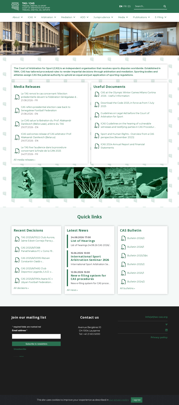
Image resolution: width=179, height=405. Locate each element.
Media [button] (121, 17)
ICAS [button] (30, 17)
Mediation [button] (66, 17)
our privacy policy (119, 400)
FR (125, 6)
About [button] (16, 17)
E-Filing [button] (159, 17)
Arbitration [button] (47, 17)
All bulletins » (127, 288)
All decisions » (21, 288)
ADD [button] (82, 17)
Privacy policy (159, 337)
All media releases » (24, 159)
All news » (72, 290)
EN (120, 6)
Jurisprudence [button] (102, 17)
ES (129, 6)
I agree (137, 400)
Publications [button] (140, 17)
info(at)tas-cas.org (156, 317)
